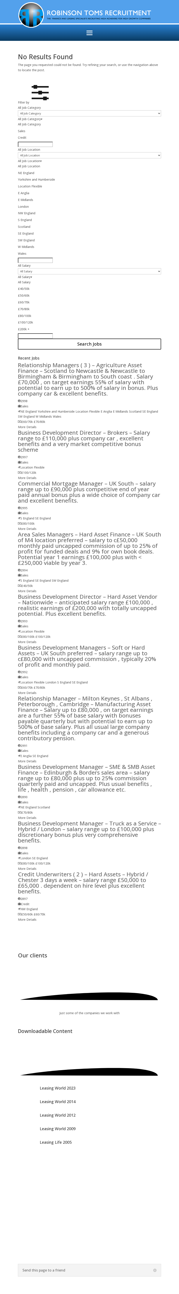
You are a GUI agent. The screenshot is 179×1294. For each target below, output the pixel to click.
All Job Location (29, 149)
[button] (34, 102)
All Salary (24, 265)
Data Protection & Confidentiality (42, 1254)
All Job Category (29, 108)
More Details (27, 427)
